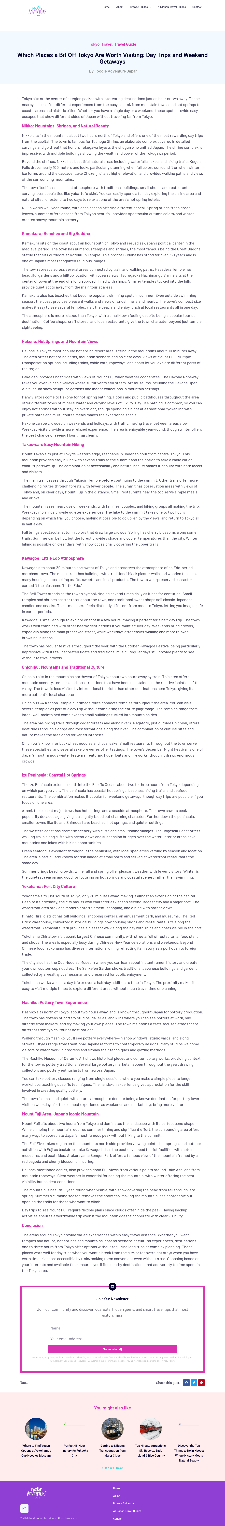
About (119, 7)
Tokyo (94, 44)
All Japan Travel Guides (172, 7)
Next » (120, 1467)
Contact (196, 7)
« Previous (107, 1467)
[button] (186, 1382)
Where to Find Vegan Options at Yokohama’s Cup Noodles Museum (36, 1450)
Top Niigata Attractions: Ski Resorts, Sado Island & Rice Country (151, 1450)
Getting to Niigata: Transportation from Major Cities (112, 1450)
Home (106, 7)
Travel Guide (125, 44)
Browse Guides (139, 7)
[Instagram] (24, 1508)
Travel (106, 44)
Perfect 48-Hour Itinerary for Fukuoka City (74, 1450)
